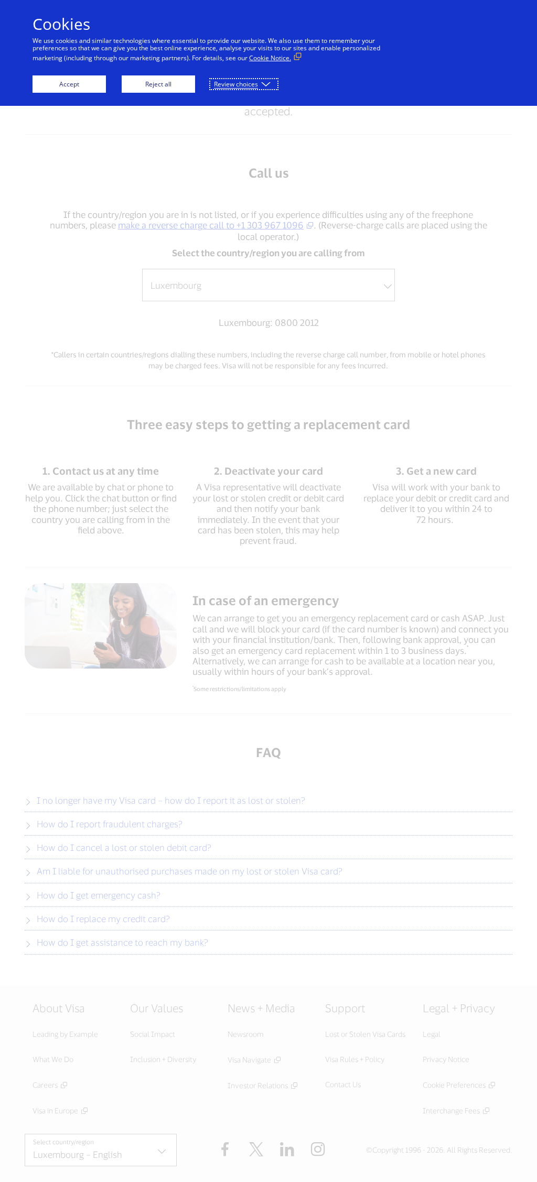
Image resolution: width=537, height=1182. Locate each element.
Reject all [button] (158, 84)
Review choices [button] (236, 84)
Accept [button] (69, 84)
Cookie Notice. (270, 57)
